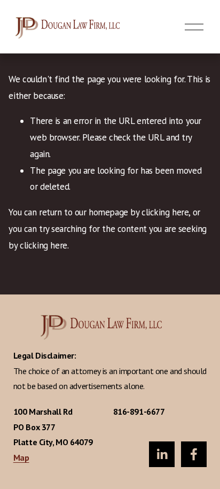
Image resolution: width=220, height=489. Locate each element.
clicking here (165, 212)
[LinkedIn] (162, 454)
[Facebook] (194, 454)
